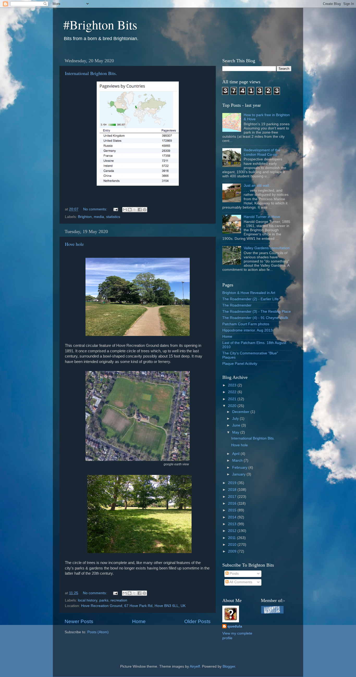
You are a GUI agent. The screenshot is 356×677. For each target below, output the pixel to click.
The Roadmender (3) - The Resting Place (256, 312)
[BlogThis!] (129, 209)
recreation (119, 600)
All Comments (240, 582)
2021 (232, 399)
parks (103, 600)
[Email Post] (115, 209)
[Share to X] (134, 209)
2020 (232, 406)
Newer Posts (79, 621)
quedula (235, 626)
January (239, 474)
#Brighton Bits (100, 24)
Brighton (85, 217)
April (236, 454)
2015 (232, 510)
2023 (232, 385)
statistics (113, 217)
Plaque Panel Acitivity (239, 364)
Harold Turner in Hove (262, 217)
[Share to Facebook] (139, 209)
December (241, 412)
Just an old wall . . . (259, 185)
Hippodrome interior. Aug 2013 (247, 330)
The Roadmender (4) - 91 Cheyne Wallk (255, 318)
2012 (232, 531)
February (240, 467)
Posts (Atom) (98, 632)
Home (139, 621)
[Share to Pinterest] (144, 209)
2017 (232, 497)
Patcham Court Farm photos (245, 324)
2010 (232, 545)
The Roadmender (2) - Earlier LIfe (250, 299)
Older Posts (197, 621)
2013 (232, 524)
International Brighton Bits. (91, 73)
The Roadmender (236, 305)
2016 (232, 503)
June (236, 425)
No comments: (95, 209)
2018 (232, 490)
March (238, 460)
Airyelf (195, 666)
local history (87, 600)
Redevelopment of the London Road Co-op (262, 152)
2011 (232, 538)
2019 (232, 483)
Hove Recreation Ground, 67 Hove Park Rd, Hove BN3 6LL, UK (133, 606)
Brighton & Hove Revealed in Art (248, 293)
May (236, 432)
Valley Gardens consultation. (267, 248)
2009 (232, 551)
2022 (232, 392)
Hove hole (74, 244)
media (99, 217)
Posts (234, 573)
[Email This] (124, 209)
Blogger (229, 666)
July (236, 419)
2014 (232, 517)
